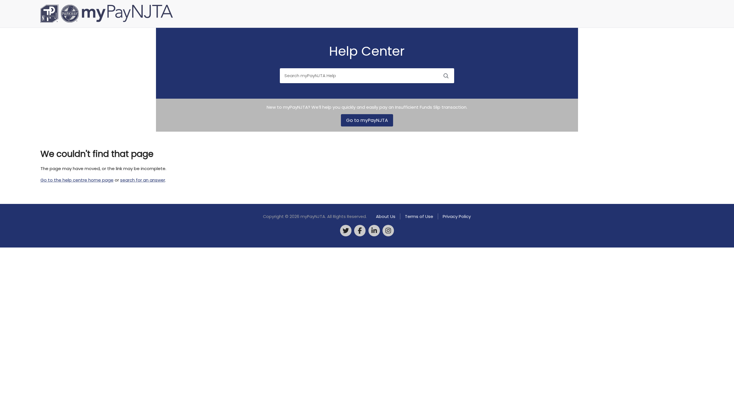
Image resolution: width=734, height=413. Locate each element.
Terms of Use (419, 216)
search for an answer (142, 180)
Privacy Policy (457, 216)
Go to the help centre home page (77, 180)
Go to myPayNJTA (367, 120)
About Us (385, 216)
